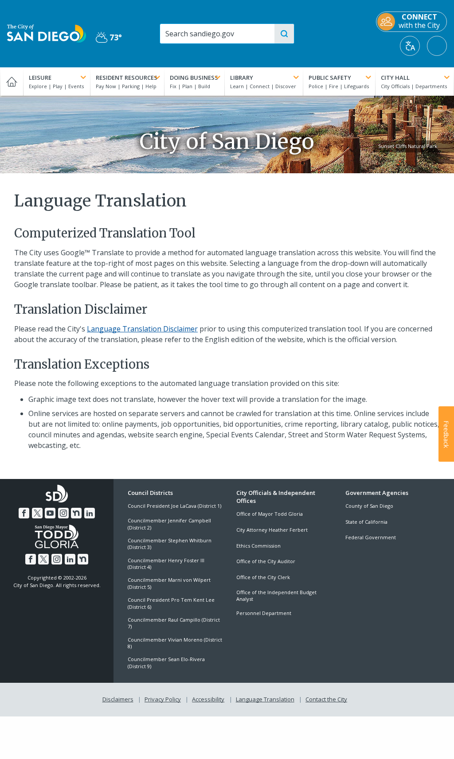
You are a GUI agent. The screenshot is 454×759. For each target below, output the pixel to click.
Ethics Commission (258, 545)
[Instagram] (63, 513)
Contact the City (326, 699)
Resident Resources (126, 78)
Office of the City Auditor (265, 561)
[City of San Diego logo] (46, 33)
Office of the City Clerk (263, 577)
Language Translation (265, 699)
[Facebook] (24, 513)
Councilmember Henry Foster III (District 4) (166, 563)
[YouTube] (50, 513)
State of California (366, 521)
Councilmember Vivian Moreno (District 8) (175, 643)
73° (109, 37)
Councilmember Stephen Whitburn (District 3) (169, 543)
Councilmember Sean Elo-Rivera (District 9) (166, 662)
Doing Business (194, 78)
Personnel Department (263, 613)
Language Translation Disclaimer (142, 329)
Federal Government (370, 537)
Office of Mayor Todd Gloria (269, 513)
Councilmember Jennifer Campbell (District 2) (169, 523)
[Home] (11, 81)
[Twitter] (37, 513)
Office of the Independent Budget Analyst (276, 595)
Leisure (40, 78)
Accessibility (208, 699)
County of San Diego (369, 505)
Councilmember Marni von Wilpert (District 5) (169, 583)
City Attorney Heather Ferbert (272, 529)
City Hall (395, 78)
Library (241, 78)
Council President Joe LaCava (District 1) (174, 505)
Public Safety (330, 78)
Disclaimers (117, 699)
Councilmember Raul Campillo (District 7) (174, 623)
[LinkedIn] (89, 513)
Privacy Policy (163, 699)
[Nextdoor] (76, 513)
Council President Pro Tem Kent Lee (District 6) (171, 603)
